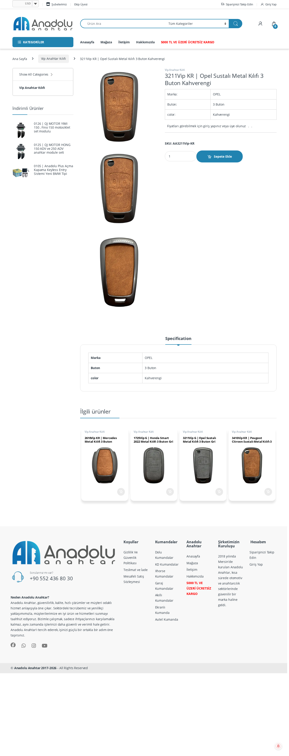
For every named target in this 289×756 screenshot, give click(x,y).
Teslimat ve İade (136, 570)
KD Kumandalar (167, 564)
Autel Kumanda (166, 619)
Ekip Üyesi (81, 4)
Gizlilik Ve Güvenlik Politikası (131, 557)
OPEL (148, 358)
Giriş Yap (271, 4)
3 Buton (150, 368)
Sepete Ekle (223, 156)
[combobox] (123, 23)
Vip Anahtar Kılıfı (53, 58)
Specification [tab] (178, 338)
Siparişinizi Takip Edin (239, 4)
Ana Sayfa (19, 58)
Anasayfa (87, 42)
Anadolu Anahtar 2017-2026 (35, 668)
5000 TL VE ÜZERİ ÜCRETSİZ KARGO (187, 42)
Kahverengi (153, 378)
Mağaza (106, 42)
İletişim (124, 42)
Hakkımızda (145, 42)
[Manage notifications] (278, 746)
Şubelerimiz (59, 4)
